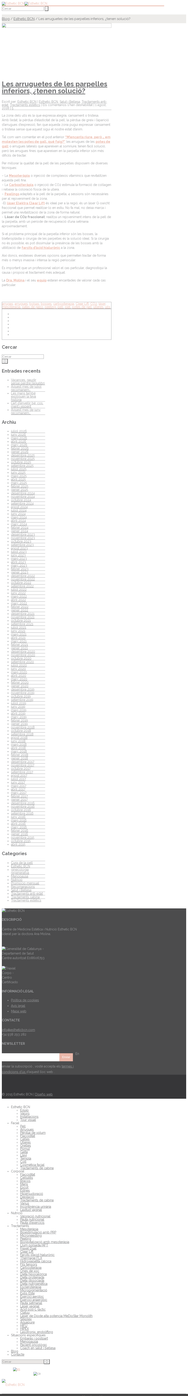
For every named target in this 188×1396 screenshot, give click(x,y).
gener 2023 (19, 572)
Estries (25, 1190)
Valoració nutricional (35, 1216)
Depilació (27, 1197)
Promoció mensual (25, 883)
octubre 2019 (21, 696)
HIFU (23, 1325)
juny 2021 (18, 631)
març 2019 (19, 717)
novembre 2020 (23, 655)
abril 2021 (18, 638)
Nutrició (16, 880)
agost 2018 (19, 737)
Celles (25, 1139)
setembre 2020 (22, 662)
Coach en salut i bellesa (37, 1348)
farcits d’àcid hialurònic (41, 248)
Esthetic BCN (24, 19)
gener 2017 (19, 799)
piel (67, 307)
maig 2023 (19, 558)
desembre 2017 (22, 762)
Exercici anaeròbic (33, 1300)
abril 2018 (18, 748)
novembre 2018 (23, 727)
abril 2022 (18, 600)
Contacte (17, 1354)
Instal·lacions (29, 1116)
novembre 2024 (23, 496)
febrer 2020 (20, 682)
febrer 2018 (19, 755)
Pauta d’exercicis (32, 1223)
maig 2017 (18, 786)
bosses (46, 304)
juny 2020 (18, 669)
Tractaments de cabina (37, 1168)
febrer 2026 (20, 448)
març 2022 (19, 603)
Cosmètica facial (32, 1165)
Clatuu (25, 1313)
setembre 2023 (22, 545)
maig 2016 (19, 820)
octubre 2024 (21, 500)
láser (102, 304)
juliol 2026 (19, 431)
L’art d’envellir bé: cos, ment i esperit (27, 404)
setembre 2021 (22, 624)
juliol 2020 (19, 665)
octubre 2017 (20, 768)
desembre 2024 (23, 493)
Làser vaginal (29, 1306)
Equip (24, 1110)
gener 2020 (19, 686)
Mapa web (18, 1011)
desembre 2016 (23, 803)
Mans (24, 1184)
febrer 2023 (19, 569)
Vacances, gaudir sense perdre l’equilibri (28, 381)
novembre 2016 (23, 806)
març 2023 (19, 565)
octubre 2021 (21, 620)
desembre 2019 (22, 689)
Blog (6, 19)
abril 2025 (18, 479)
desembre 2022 (23, 576)
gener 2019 (19, 724)
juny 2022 (18, 593)
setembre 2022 (22, 586)
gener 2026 (19, 452)
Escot (24, 1187)
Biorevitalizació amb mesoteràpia (44, 1242)
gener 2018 (19, 758)
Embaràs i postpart (34, 1338)
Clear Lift (82, 304)
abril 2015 (18, 844)
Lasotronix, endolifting (36, 1332)
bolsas (34, 304)
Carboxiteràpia (21, 185)
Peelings (12, 194)
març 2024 (19, 524)
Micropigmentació (33, 1290)
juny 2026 (18, 434)
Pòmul (25, 1149)
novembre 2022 (23, 579)
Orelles (25, 1145)
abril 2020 (18, 675)
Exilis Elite (27, 1293)
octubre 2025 (21, 462)
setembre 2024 (22, 503)
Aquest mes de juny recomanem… (26, 411)
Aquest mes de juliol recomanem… (26, 388)
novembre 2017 (22, 765)
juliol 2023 (19, 551)
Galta (24, 1152)
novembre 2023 (23, 538)
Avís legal (18, 1006)
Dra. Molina (15, 280)
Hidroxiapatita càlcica (35, 1261)
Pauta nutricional (32, 1219)
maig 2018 (19, 744)
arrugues (21, 304)
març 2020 (19, 679)
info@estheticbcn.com (18, 1030)
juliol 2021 (18, 627)
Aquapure (27, 1322)
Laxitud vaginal (31, 1210)
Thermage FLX (31, 1258)
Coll (23, 1161)
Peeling (25, 1239)
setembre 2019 (22, 700)
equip (42, 280)
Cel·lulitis (26, 1178)
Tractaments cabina (25, 897)
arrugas (7, 304)
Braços (25, 1181)
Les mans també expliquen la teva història (23, 396)
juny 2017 (18, 782)
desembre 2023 (23, 534)
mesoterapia (11, 307)
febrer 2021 (19, 644)
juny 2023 (18, 555)
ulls (107, 307)
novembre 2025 (23, 459)
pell (60, 307)
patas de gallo (32, 307)
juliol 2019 (18, 703)
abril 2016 (18, 824)
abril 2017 (18, 789)
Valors (25, 1113)
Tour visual (28, 1120)
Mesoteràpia (19, 175)
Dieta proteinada (32, 1277)
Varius (24, 1203)
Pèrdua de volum (33, 1133)
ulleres (98, 307)
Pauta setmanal (31, 1303)
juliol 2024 (19, 510)
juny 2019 (18, 706)
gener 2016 (19, 834)
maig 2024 (19, 517)
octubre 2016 (21, 810)
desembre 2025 (23, 455)
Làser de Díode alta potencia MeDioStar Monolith (56, 1316)
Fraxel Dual (28, 1248)
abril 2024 (18, 520)
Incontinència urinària (35, 1206)
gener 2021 (19, 648)
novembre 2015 (22, 837)
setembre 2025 (22, 465)
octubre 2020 (21, 658)
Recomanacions (23, 886)
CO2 (93, 304)
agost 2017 (19, 775)
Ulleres (25, 1142)
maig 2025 (19, 476)
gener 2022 (19, 610)
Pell (23, 1126)
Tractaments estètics (25, 105)
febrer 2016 (19, 830)
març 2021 (19, 641)
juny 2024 (18, 514)
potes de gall (82, 307)
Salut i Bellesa (70, 102)
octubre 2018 (21, 731)
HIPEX (24, 1329)
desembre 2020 (23, 651)
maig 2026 (19, 438)
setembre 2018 (22, 734)
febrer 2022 (19, 607)
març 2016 (19, 827)
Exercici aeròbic (32, 1296)
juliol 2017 (18, 779)
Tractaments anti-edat (27, 893)
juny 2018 (18, 741)
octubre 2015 (20, 841)
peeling (50, 307)
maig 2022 (19, 596)
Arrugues (27, 1129)
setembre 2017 (22, 772)
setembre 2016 (22, 813)
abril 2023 (18, 562)
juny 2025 (18, 472)
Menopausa (19, 876)
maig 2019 (18, 710)
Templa (25, 1158)
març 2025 (19, 483)
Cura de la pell (22, 863)
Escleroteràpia (30, 1287)
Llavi (23, 1155)
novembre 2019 (22, 693)
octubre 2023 (21, 541)
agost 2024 (19, 507)
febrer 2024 (19, 527)
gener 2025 (19, 490)
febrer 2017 (19, 796)
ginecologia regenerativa (20, 871)
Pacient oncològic (33, 1345)
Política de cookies (25, 1000)
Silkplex (26, 1319)
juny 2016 (18, 817)
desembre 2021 (22, 613)
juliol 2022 (19, 589)
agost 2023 (19, 548)
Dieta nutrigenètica (33, 1284)
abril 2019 (18, 713)
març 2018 (19, 751)
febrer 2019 (19, 720)
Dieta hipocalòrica (33, 1274)
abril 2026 (18, 441)
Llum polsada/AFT (34, 1245)
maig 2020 (19, 672)
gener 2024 (19, 531)
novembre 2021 (22, 617)
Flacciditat (27, 1136)
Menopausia (29, 1341)
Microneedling (31, 1235)
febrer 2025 (19, 486)
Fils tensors (28, 1264)
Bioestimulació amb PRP (38, 1232)
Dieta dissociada (32, 1280)
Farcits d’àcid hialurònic (37, 1255)
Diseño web (44, 1094)
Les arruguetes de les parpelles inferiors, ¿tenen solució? (54, 87)
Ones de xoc (29, 1271)
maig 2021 (18, 634)
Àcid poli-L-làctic (33, 1309)
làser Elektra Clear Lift (26, 203)
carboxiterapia (63, 304)
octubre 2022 (21, 582)
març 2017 (18, 793)
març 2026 (19, 445)
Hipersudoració (31, 1194)
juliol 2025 (18, 469)
